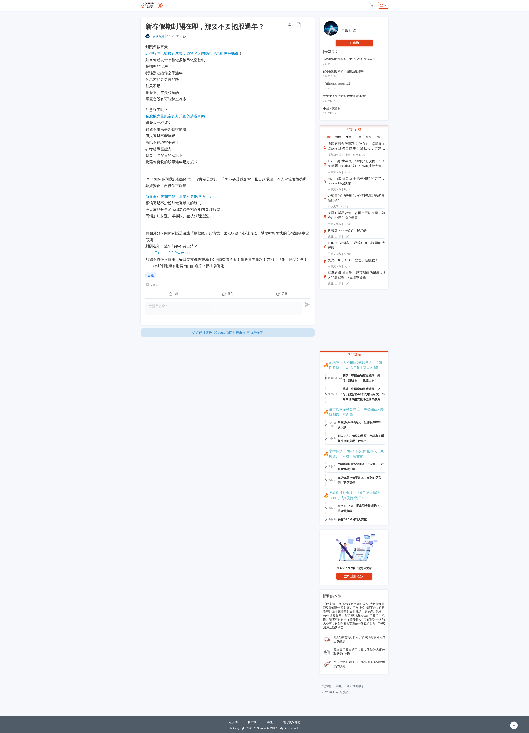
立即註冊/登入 (354, 576)
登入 (383, 5)
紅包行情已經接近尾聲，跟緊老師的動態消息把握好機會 (191, 53)
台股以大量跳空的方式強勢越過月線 (175, 115)
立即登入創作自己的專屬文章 (354, 568)
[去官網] (147, 5)
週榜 (338, 137)
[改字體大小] (290, 24)
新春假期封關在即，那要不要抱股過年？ (178, 196)
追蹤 (356, 43)
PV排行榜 (354, 129)
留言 (368, 137)
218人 (154, 284)
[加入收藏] (299, 24)
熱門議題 (354, 354)
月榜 (348, 137)
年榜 (358, 137)
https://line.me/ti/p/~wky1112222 (172, 252)
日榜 (328, 137)
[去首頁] (160, 5)
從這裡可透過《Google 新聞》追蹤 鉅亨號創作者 (227, 332)
